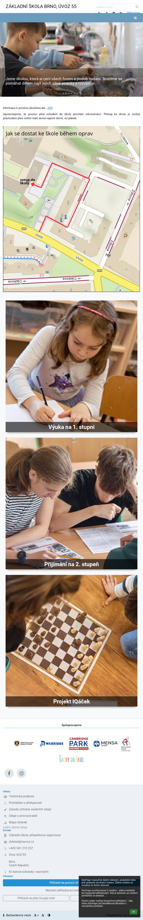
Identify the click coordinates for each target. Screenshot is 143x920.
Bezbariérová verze (18, 915)
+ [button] (38, 915)
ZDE (50, 108)
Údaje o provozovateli (23, 816)
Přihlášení (133, 13)
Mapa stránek (18, 822)
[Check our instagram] (21, 773)
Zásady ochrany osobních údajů (30, 809)
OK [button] (133, 912)
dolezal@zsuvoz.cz (21, 841)
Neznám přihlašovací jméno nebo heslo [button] (71, 890)
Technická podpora (21, 796)
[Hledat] (137, 6)
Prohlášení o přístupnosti (25, 803)
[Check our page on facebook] (9, 773)
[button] (121, 13)
